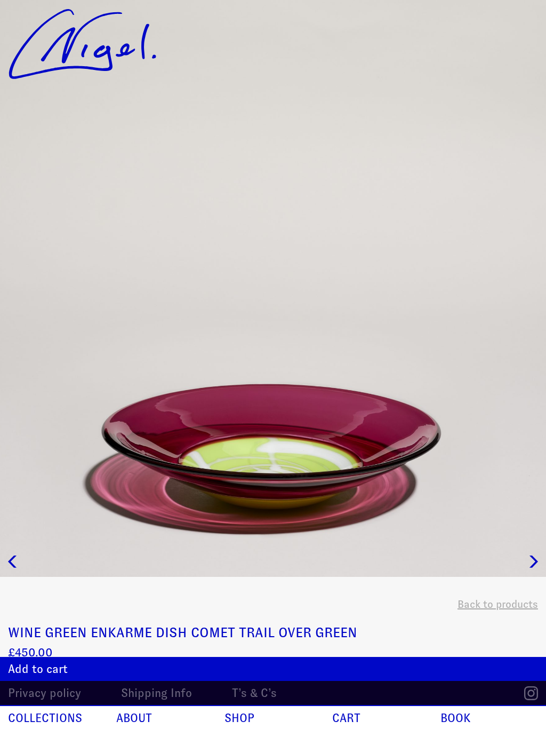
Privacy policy (44, 693)
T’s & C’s (254, 693)
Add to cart (38, 669)
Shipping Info (156, 693)
